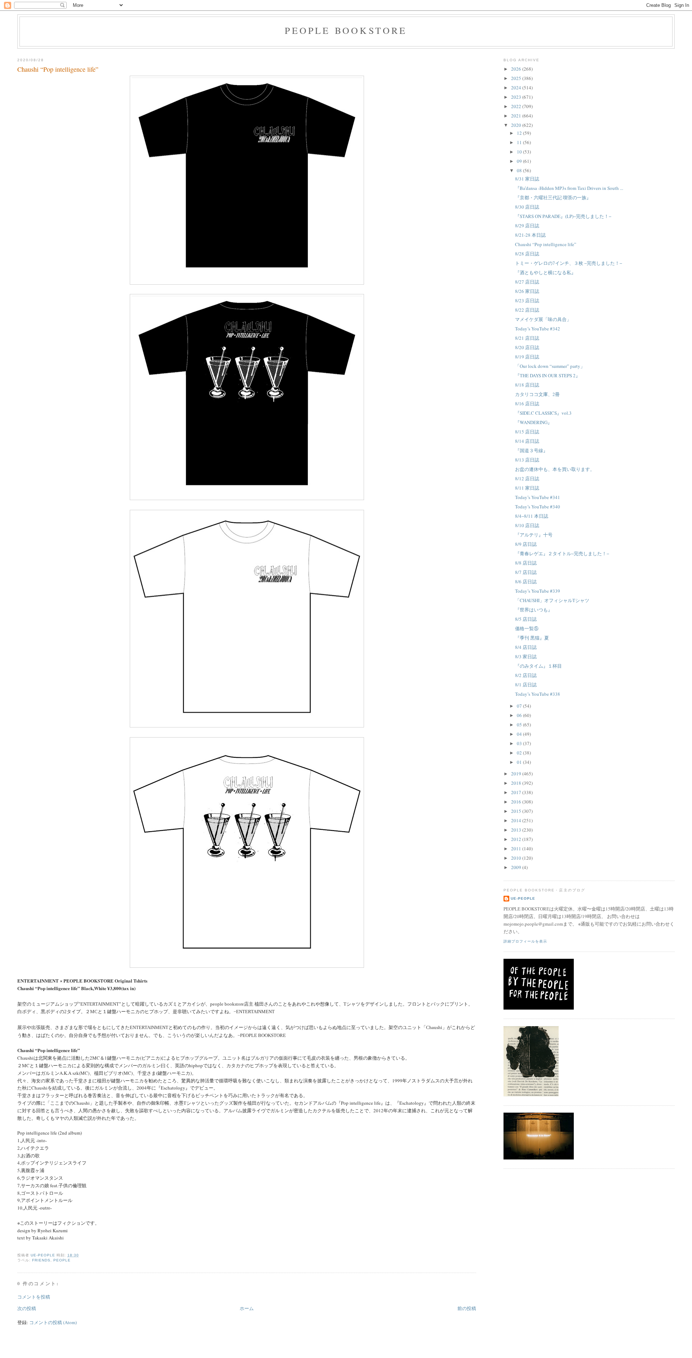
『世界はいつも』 (534, 609)
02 (520, 752)
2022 (516, 106)
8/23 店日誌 (527, 300)
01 (520, 762)
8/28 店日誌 (527, 253)
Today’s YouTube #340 (537, 506)
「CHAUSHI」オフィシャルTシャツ (552, 600)
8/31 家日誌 (527, 178)
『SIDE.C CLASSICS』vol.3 (543, 413)
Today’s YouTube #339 (537, 591)
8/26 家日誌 (527, 291)
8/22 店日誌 (527, 310)
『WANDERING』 (533, 422)
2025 (516, 78)
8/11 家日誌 (527, 488)
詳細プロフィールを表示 (525, 941)
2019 (516, 773)
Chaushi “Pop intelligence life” (545, 244)
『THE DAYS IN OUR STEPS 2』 (547, 375)
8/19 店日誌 (527, 356)
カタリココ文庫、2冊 (537, 394)
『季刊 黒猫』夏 (532, 638)
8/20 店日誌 (527, 347)
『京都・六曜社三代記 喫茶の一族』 (553, 197)
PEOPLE (62, 1260)
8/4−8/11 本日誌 (531, 516)
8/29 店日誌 (527, 225)
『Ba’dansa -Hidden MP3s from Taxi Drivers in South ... (569, 188)
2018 (516, 783)
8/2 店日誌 (526, 675)
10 (520, 151)
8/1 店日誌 (526, 684)
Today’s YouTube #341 (537, 497)
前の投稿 (466, 1308)
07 (520, 706)
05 (520, 724)
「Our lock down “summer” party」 (550, 366)
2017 (516, 792)
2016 (516, 801)
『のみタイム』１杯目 (538, 666)
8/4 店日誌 (526, 647)
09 (520, 161)
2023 (516, 97)
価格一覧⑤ (526, 628)
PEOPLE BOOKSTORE (346, 30)
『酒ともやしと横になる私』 (545, 272)
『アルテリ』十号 (534, 534)
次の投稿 (26, 1308)
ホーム (247, 1308)
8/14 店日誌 (527, 441)
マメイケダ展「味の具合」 (543, 319)
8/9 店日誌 (526, 544)
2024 (516, 87)
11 (520, 142)
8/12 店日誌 (527, 478)
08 (520, 170)
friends (41, 1260)
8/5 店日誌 (526, 619)
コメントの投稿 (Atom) (53, 1322)
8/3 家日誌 (526, 656)
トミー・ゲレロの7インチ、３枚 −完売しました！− (568, 263)
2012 (516, 839)
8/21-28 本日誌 (530, 235)
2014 (516, 820)
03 (520, 743)
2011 (516, 848)
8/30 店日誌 (527, 207)
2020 (516, 125)
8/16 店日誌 (527, 403)
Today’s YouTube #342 (537, 328)
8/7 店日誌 (526, 572)
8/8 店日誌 (526, 563)
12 (520, 133)
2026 (516, 69)
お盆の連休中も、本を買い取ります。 (555, 469)
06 (520, 715)
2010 (516, 858)
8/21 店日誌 (527, 338)
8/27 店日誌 (527, 282)
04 (520, 734)
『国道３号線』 (531, 450)
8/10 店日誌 (527, 525)
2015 (516, 811)
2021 (516, 115)
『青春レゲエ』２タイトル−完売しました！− (562, 553)
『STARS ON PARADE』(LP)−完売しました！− (563, 216)
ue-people (523, 898)
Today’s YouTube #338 (537, 694)
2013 (516, 830)
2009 (516, 867)
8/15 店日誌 (527, 431)
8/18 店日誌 (527, 385)
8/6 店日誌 (526, 581)
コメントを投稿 (33, 1297)
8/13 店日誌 (527, 460)
